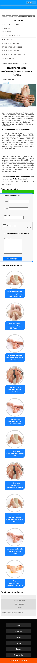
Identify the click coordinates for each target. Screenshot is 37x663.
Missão (18, 637)
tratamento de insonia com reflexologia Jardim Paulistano (14, 358)
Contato (18, 649)
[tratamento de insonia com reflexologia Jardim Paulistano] (14, 343)
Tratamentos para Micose (12, 47)
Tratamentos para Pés (10, 51)
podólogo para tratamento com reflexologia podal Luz (15, 583)
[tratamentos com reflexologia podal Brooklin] (14, 375)
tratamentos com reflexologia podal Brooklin (14, 389)
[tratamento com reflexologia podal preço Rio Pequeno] (14, 311)
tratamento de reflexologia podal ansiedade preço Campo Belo (14, 518)
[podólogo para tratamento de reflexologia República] (14, 470)
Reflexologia (7, 39)
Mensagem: (8, 239)
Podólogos (6, 32)
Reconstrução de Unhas (11, 35)
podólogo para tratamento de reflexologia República (15, 485)
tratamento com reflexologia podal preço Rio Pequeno (14, 326)
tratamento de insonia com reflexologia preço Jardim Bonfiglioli (15, 294)
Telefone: (7, 215)
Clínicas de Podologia (10, 24)
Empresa (18, 631)
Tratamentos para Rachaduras (14, 54)
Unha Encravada (8, 58)
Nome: (6, 201)
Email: (6, 208)
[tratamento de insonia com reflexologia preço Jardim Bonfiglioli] (14, 279)
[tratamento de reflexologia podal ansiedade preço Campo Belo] (14, 502)
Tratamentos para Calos (11, 43)
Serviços (18, 20)
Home (18, 625)
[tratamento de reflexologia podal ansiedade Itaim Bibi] (14, 406)
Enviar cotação (12, 258)
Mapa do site (18, 655)
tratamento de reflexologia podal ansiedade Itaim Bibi (15, 421)
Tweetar (6, 83)
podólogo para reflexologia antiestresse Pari (15, 453)
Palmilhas (6, 28)
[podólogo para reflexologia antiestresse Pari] (14, 438)
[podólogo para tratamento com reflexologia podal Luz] (14, 568)
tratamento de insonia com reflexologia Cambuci (15, 551)
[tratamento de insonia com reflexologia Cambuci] (14, 536)
